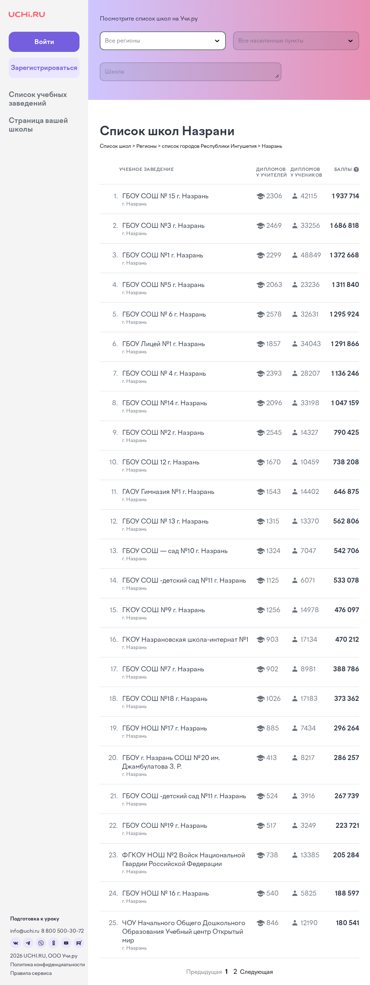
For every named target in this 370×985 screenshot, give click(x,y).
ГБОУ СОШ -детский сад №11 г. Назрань (184, 580)
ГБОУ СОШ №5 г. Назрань (163, 285)
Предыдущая (204, 971)
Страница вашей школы (38, 124)
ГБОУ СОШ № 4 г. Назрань (164, 373)
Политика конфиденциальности (47, 965)
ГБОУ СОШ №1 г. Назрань (162, 255)
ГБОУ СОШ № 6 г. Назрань (164, 314)
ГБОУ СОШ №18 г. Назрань (164, 699)
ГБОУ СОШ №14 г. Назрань (164, 403)
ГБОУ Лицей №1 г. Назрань (163, 344)
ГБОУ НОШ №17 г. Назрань (164, 728)
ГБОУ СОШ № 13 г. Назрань (165, 521)
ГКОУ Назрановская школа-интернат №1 (185, 640)
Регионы (146, 146)
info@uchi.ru (24, 931)
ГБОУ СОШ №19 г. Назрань (164, 826)
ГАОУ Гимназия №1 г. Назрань (168, 492)
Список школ (115, 146)
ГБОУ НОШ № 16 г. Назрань (165, 893)
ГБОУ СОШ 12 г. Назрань (160, 462)
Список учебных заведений (38, 98)
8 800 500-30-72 (62, 931)
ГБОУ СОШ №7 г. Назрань (163, 669)
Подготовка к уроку (34, 919)
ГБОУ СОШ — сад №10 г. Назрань (175, 551)
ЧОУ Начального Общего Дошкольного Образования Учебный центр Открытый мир (183, 931)
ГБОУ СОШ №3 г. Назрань (163, 226)
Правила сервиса (31, 973)
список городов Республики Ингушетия (209, 146)
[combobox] (105, 41)
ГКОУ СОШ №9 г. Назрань (163, 610)
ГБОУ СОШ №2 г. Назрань (163, 433)
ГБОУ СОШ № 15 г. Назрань (165, 196)
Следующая (256, 971)
